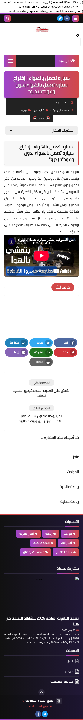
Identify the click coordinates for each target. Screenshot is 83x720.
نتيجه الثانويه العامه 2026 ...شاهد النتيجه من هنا (42, 621)
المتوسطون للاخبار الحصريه (41, 706)
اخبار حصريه (39, 110)
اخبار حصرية (26, 533)
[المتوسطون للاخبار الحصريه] (41, 29)
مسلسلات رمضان (33, 552)
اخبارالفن (66, 543)
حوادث (68, 533)
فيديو (24, 110)
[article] (41, 388)
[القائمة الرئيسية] (10, 61)
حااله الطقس (64, 552)
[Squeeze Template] (59, 701)
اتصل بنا (68, 661)
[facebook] (67, 18)
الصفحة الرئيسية (61, 110)
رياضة (48, 533)
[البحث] (7, 18)
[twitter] (60, 18)
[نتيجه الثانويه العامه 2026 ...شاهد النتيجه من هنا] (41, 595)
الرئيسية (64, 61)
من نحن (68, 671)
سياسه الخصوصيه (61, 681)
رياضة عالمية (41, 543)
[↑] (41, 692)
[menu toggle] (75, 18)
